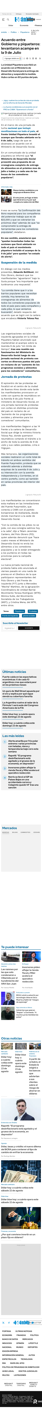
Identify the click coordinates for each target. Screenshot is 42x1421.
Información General (13, 1355)
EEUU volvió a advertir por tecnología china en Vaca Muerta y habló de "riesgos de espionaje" (27, 998)
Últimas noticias (23, 1331)
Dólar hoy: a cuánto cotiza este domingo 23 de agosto (18, 724)
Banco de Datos (10, 1339)
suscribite (31, 19)
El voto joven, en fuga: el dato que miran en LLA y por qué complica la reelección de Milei (26, 200)
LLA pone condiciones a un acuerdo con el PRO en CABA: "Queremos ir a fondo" (20, 108)
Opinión (20, 1343)
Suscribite (29, 628)
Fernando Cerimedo (32, 14)
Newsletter (35, 1323)
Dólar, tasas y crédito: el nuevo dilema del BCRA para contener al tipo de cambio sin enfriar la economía (21, 1149)
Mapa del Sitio (17, 1363)
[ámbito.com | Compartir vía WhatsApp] (24, 58)
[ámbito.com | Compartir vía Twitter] (30, 58)
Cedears (36, 832)
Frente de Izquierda (10, 616)
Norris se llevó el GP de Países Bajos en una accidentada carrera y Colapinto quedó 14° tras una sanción (23, 782)
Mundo (19, 1347)
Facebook (9, 1323)
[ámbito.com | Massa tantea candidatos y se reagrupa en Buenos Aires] (6, 192)
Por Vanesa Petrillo (7, 988)
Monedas (5, 832)
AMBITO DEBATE (33, 1384)
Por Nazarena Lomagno (9, 1138)
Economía (24, 25)
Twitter (3, 1323)
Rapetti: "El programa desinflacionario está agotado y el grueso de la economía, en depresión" (21, 759)
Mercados (27, 1339)
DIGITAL (8, 1384)
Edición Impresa (10, 1351)
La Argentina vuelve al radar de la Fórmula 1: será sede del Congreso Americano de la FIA (20, 705)
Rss (4, 1363)
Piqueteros (24, 32)
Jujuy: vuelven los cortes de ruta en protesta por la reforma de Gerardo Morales (21, 101)
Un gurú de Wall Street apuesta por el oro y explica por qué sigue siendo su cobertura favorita (21, 694)
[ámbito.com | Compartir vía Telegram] (36, 58)
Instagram (14, 1323)
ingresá (38, 19)
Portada (6, 1331)
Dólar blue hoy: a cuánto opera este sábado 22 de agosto (19, 1201)
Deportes (33, 1347)
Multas (5, 1375)
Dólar (11, 25)
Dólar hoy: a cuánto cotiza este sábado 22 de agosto (17, 1189)
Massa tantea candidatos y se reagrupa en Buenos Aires (25, 191)
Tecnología (27, 1359)
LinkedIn (20, 1323)
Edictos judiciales (28, 1371)
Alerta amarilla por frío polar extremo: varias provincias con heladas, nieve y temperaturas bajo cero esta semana (23, 746)
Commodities (25, 832)
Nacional (7, 1347)
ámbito (4, 32)
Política (14, 32)
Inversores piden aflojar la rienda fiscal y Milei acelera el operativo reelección (23, 770)
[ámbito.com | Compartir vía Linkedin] (33, 58)
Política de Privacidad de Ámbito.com (20, 1367)
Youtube (26, 1323)
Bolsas (15, 832)
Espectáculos (9, 1359)
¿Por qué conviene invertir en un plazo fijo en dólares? (18, 1236)
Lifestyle (33, 1343)
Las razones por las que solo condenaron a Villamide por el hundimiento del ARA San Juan (9, 976)
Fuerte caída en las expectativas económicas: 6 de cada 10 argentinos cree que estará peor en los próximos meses (19, 680)
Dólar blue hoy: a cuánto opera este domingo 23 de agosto (18, 715)
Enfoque (18, 14)
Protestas (33, 611)
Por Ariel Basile (27, 988)
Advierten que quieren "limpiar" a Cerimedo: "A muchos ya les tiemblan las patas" (27, 1013)
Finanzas (21, 1335)
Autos (32, 1355)
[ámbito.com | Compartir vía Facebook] (27, 58)
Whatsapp (33, 1323)
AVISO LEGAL (8, 1371)
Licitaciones (20, 1375)
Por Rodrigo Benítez (8, 1156)
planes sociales (29, 616)
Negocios (7, 1343)
